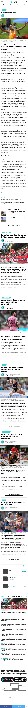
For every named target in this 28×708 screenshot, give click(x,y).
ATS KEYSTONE (10, 16)
